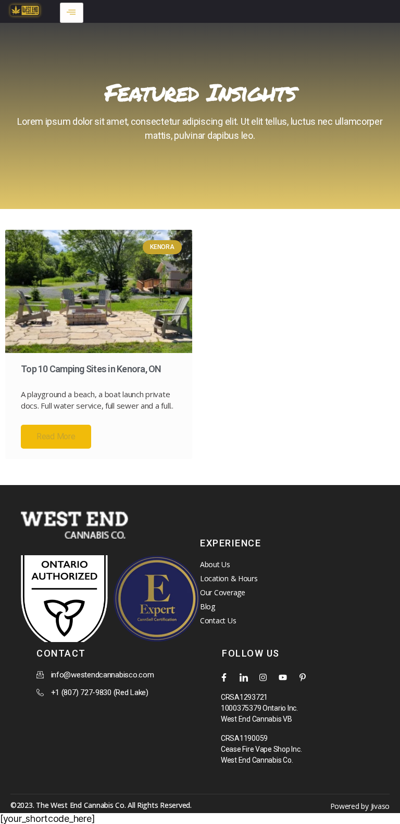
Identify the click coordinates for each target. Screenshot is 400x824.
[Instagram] (263, 677)
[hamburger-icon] (71, 13)
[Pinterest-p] (302, 677)
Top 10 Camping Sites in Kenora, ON (91, 368)
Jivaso (380, 806)
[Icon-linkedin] (243, 677)
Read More (56, 436)
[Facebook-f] (224, 677)
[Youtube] (282, 677)
